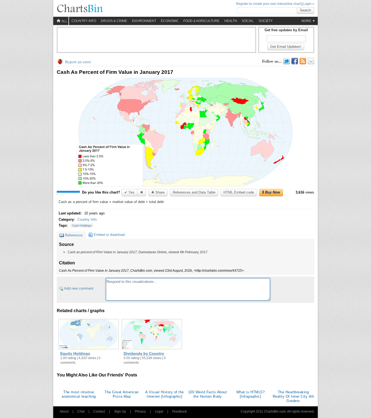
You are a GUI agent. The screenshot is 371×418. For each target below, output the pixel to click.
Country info (83, 21)
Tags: (64, 225)
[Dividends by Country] (152, 334)
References (74, 235)
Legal (159, 411)
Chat (80, 411)
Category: (67, 219)
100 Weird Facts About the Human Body (207, 394)
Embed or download (109, 235)
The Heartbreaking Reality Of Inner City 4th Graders (293, 396)
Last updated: (71, 213)
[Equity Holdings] (88, 334)
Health (230, 21)
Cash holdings (82, 225)
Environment (144, 21)
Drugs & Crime (114, 21)
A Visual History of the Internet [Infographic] (164, 394)
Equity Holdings (75, 353)
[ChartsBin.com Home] (80, 9)
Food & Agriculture (201, 21)
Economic (170, 21)
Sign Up (120, 411)
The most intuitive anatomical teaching (79, 394)
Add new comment (78, 288)
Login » (308, 4)
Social (248, 21)
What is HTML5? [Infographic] (250, 394)
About (64, 411)
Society (266, 21)
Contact (99, 411)
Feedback (179, 411)
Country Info (87, 219)
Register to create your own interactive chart (268, 4)
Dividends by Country (144, 353)
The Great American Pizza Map (122, 394)
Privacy (140, 411)
